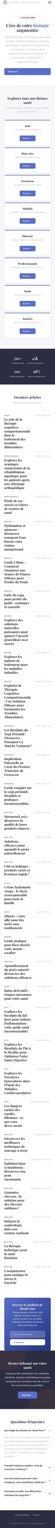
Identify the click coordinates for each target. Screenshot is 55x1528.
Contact (36, 1515)
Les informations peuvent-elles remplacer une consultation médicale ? (25, 1480)
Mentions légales (22, 1515)
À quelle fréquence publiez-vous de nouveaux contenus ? (23, 1467)
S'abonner (19, 1342)
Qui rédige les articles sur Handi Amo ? (25, 1430)
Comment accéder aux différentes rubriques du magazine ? (22, 1493)
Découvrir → (14, 71)
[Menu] (49, 2)
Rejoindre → (27, 1395)
